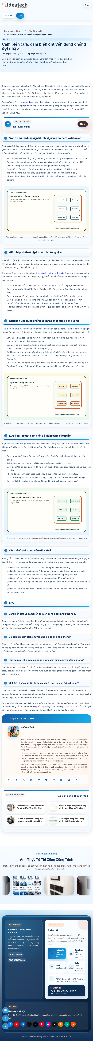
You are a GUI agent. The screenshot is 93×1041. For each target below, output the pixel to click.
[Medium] (68, 779)
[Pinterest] (46, 779)
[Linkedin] (31, 779)
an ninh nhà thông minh (28, 102)
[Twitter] (23, 779)
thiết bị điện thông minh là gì (49, 273)
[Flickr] (61, 779)
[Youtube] (38, 779)
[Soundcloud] (76, 779)
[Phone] (8, 779)
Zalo (20, 15)
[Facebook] (16, 779)
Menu (87, 5)
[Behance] (53, 779)
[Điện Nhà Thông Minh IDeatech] (15, 5)
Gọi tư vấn (8, 15)
